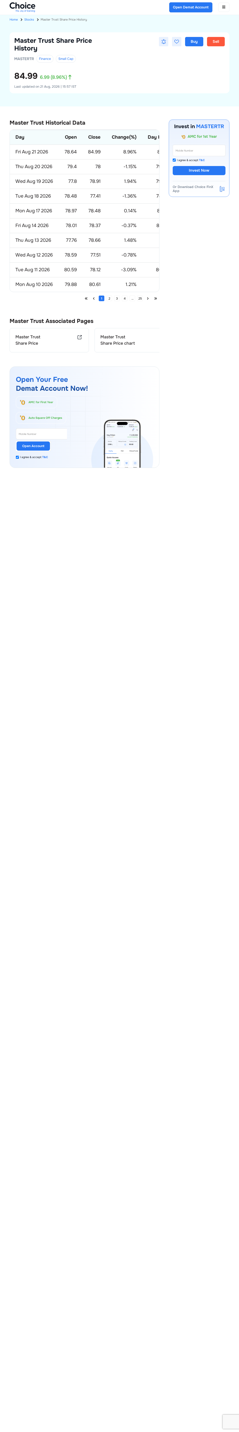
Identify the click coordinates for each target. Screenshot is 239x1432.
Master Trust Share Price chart (117, 340)
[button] (163, 41)
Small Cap (65, 59)
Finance (45, 59)
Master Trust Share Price (27, 340)
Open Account (33, 446)
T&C (45, 457)
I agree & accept (34, 457)
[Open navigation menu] (223, 7)
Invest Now (199, 170)
